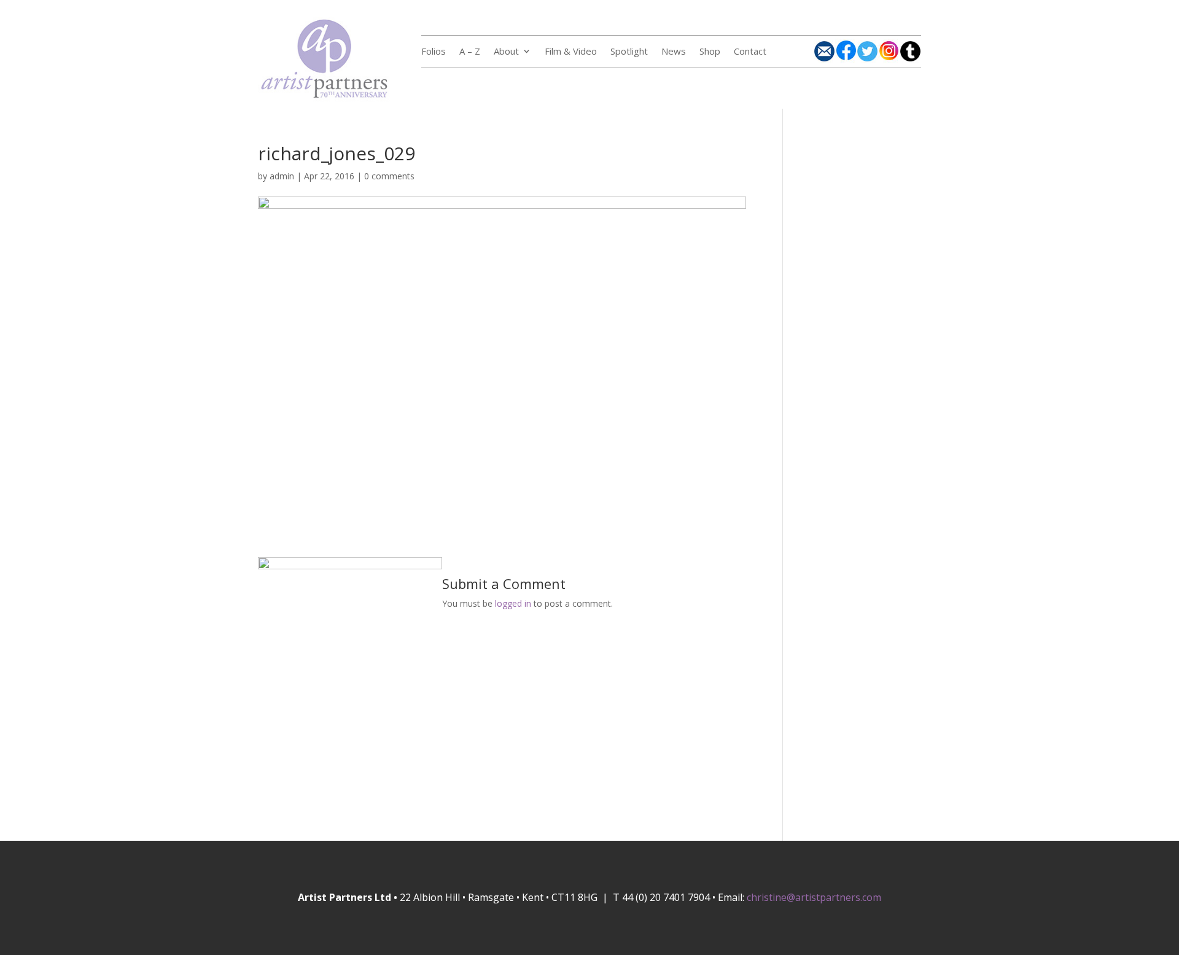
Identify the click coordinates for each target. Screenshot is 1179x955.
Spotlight (629, 52)
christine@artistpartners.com (814, 897)
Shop (709, 52)
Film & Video (571, 52)
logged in (513, 603)
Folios (433, 52)
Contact (750, 52)
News (673, 52)
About (506, 52)
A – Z (469, 52)
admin (282, 176)
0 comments (389, 176)
